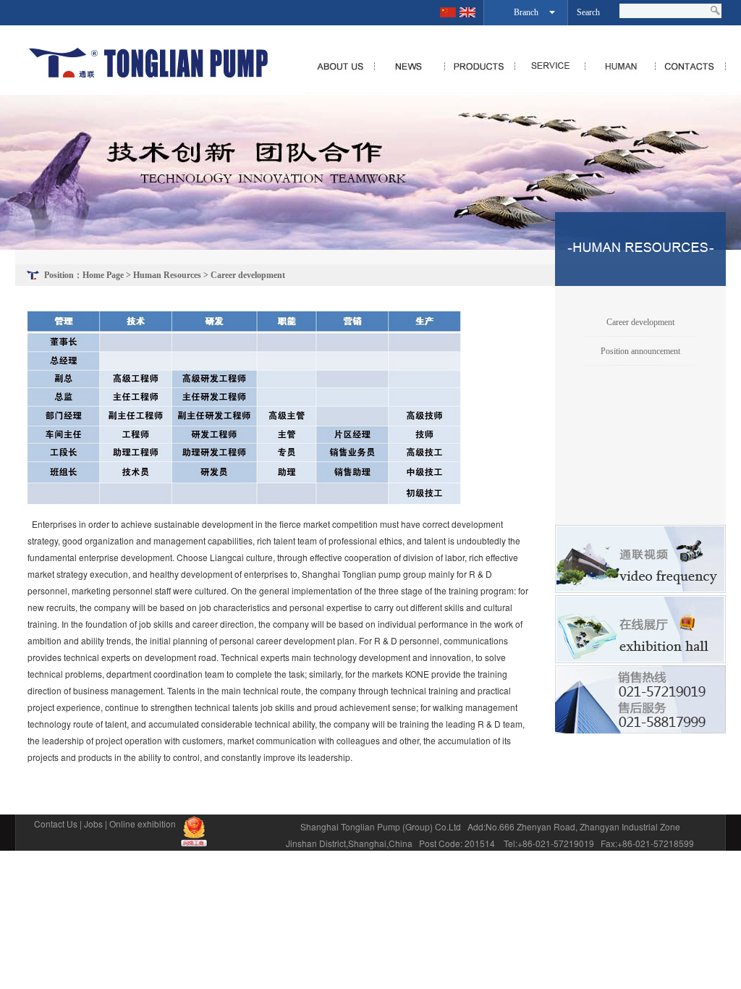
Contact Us (55, 823)
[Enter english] (467, 12)
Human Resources (167, 275)
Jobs (93, 823)
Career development (248, 275)
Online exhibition (142, 823)
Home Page (103, 275)
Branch (526, 12)
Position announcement (640, 351)
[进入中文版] (448, 12)
